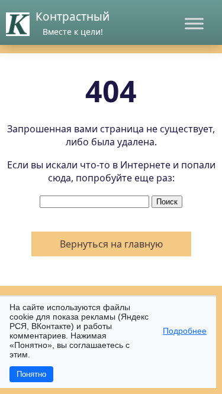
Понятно (31, 374)
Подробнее (185, 331)
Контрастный (73, 16)
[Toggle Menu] (194, 23)
